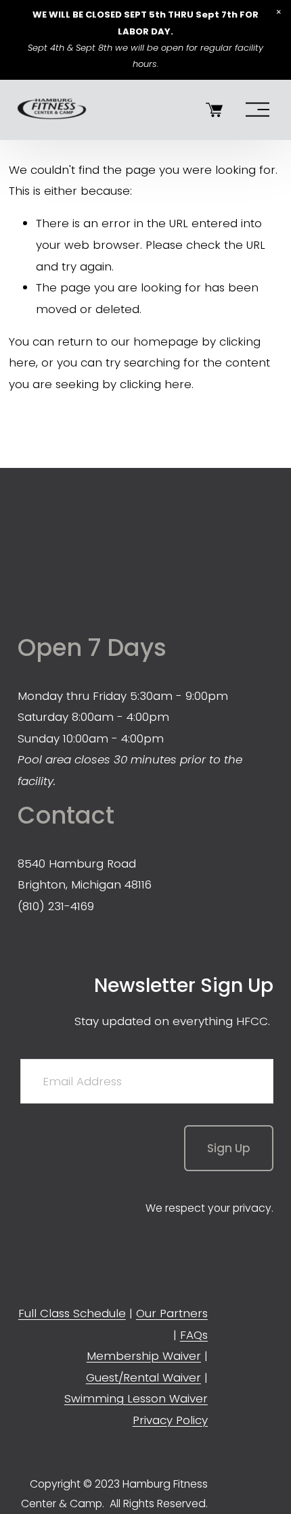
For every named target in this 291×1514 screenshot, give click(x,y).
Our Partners (172, 1313)
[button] (279, 12)
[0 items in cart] (214, 109)
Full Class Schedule (72, 1313)
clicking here (156, 384)
